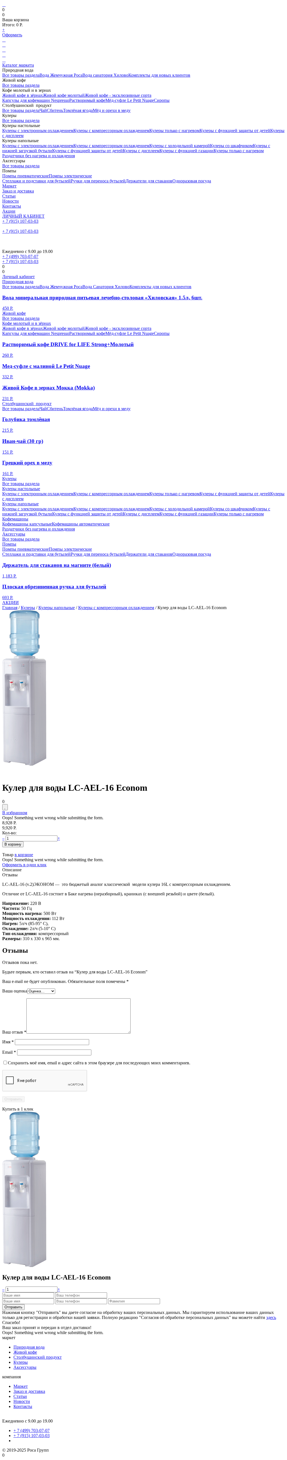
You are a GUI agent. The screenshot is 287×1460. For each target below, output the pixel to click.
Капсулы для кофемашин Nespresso (35, 100)
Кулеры (9, 478)
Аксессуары (13, 534)
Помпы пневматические (25, 175)
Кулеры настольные (21, 488)
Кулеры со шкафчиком (231, 145)
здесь (271, 1317)
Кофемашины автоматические (81, 524)
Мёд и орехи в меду (112, 110)
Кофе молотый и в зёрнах (26, 323)
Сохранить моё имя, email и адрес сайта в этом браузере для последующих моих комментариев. (99, 1062)
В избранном (14, 812)
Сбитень (55, 110)
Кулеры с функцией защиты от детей (235, 130)
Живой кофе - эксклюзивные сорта (118, 95)
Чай (43, 110)
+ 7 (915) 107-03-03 (20, 221)
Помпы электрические (70, 175)
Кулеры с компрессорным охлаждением (111, 130)
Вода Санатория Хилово (105, 286)
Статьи (9, 196)
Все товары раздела (21, 75)
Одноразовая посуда (191, 181)
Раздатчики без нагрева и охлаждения (38, 155)
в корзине (24, 854)
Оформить (12, 34)
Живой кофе (14, 313)
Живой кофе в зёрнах (22, 95)
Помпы (9, 544)
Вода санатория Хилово (105, 75)
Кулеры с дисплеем (141, 150)
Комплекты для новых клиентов (159, 75)
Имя (8, 1041)
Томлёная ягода (78, 110)
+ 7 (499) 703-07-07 (20, 256)
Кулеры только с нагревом (174, 130)
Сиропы (162, 100)
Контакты (11, 206)
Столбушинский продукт (27, 403)
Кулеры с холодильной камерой (179, 145)
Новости (10, 201)
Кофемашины (15, 519)
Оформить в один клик (24, 864)
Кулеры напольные (20, 503)
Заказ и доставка (18, 191)
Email (9, 1052)
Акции (8, 211)
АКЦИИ (10, 602)
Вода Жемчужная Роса (61, 75)
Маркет (9, 186)
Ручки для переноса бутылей (98, 181)
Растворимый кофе (87, 100)
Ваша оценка (14, 991)
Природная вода (17, 281)
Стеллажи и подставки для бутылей (36, 181)
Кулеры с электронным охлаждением (37, 130)
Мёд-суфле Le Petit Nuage (129, 100)
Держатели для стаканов (149, 181)
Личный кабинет (18, 276)
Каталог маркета (18, 65)
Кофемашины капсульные (27, 524)
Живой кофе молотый (64, 95)
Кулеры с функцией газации (186, 150)
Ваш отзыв (14, 1032)
